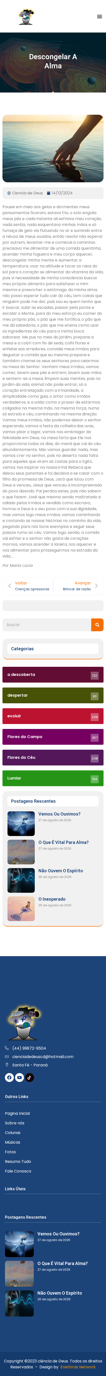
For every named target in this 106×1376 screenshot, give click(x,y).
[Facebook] (9, 1077)
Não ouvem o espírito (60, 870)
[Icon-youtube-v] (19, 1077)
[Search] (97, 624)
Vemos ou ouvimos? (59, 814)
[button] (99, 16)
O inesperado (52, 899)
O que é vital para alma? (63, 842)
